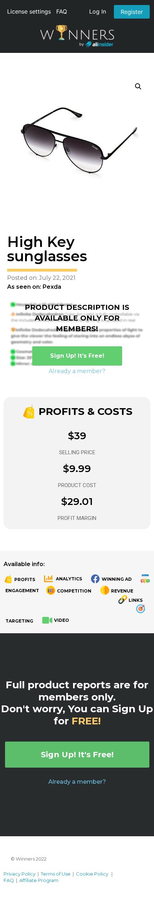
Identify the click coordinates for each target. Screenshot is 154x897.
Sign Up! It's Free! (77, 754)
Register (132, 11)
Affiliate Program (38, 880)
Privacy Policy (19, 874)
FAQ (61, 11)
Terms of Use (56, 874)
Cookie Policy (92, 874)
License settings (29, 11)
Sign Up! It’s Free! (77, 355)
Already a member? (77, 371)
